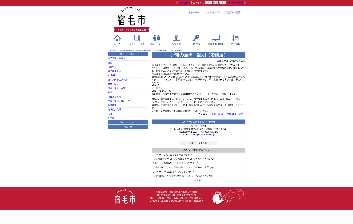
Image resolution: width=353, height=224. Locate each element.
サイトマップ (212, 12)
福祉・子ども (156, 44)
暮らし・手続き (137, 44)
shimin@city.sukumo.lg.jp (202, 134)
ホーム (117, 44)
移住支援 (196, 44)
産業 (110, 92)
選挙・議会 (113, 84)
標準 (215, 3)
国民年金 (112, 67)
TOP (109, 50)
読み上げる (185, 3)
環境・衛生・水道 (116, 88)
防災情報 (112, 105)
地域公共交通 (114, 109)
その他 (111, 118)
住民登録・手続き (134, 50)
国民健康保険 (114, 71)
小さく (208, 3)
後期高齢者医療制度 (118, 79)
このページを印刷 (198, 143)
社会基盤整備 (114, 97)
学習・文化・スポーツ (119, 101)
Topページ (194, 12)
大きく (222, 3)
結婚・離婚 (217, 114)
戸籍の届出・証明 (150, 50)
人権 (110, 114)
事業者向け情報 (216, 44)
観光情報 (176, 44)
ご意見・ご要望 (232, 12)
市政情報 (235, 44)
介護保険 (112, 75)
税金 (110, 62)
